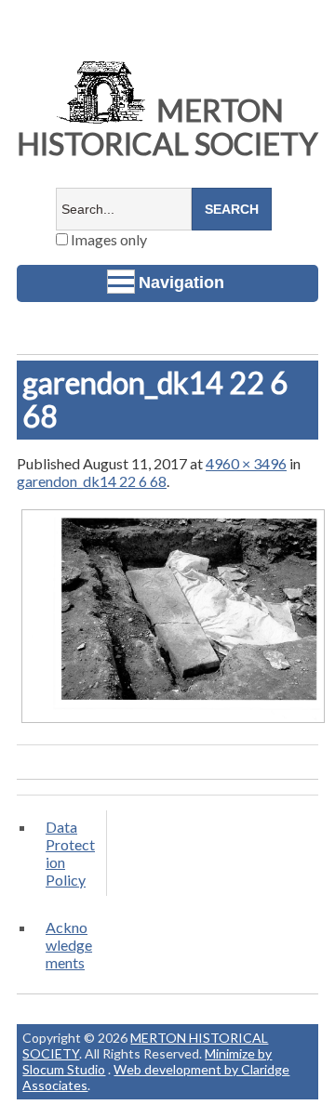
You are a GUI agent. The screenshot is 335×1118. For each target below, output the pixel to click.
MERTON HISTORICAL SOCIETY (167, 127)
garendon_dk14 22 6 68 (92, 481)
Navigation (181, 282)
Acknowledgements (69, 944)
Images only (107, 239)
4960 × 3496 (246, 463)
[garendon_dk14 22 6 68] (173, 721)
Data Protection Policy (70, 853)
